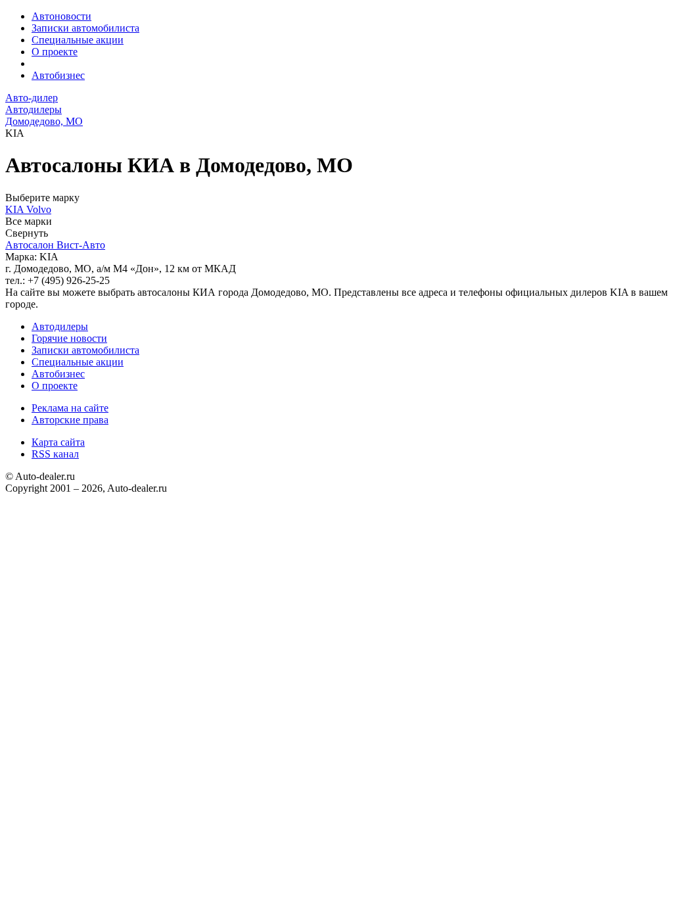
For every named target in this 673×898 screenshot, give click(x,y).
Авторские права (70, 419)
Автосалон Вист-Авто (55, 244)
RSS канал (55, 454)
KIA (15, 209)
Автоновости (61, 16)
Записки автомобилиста (85, 28)
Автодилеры (60, 326)
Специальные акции (78, 39)
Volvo (38, 209)
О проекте (55, 51)
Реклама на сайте (70, 408)
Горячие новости (69, 338)
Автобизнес (58, 75)
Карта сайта (58, 442)
